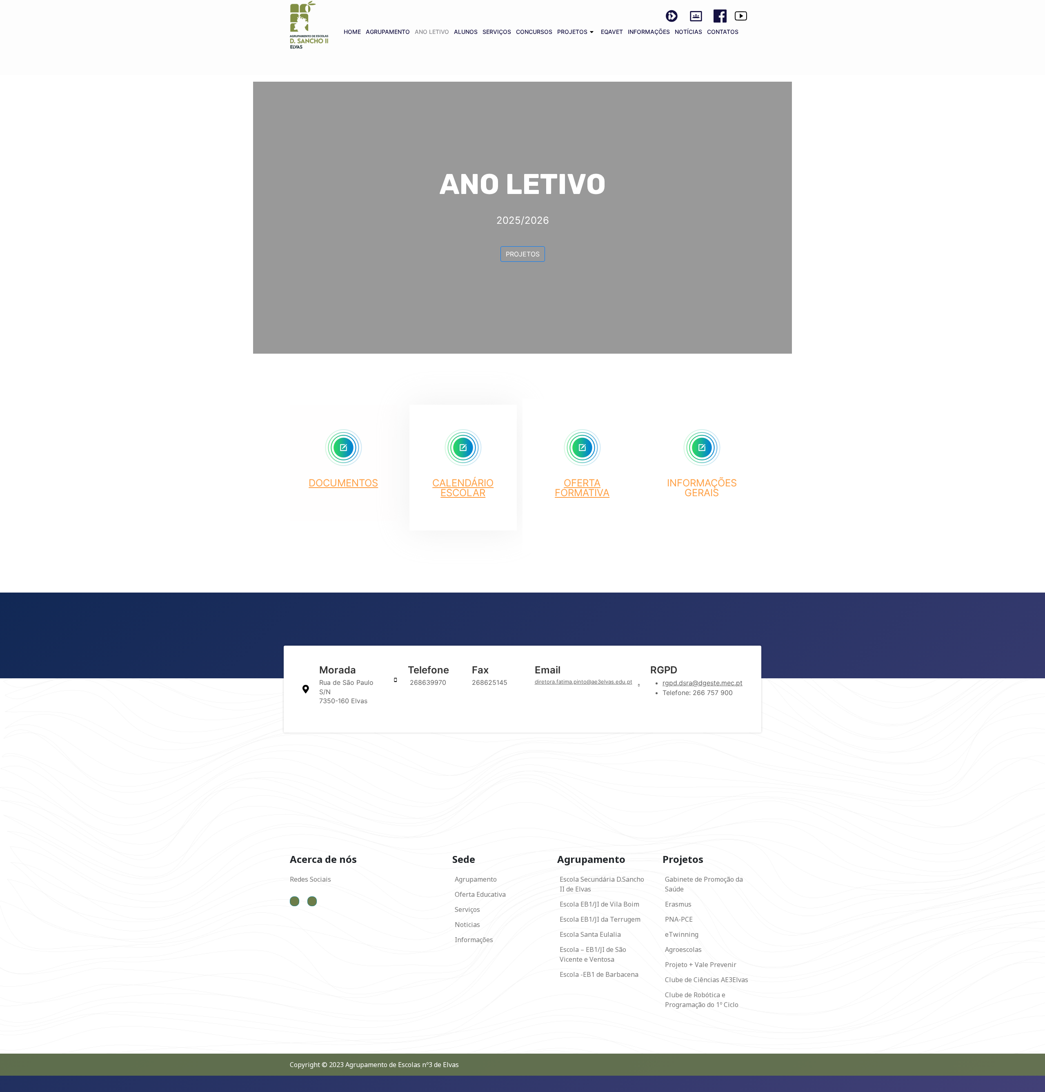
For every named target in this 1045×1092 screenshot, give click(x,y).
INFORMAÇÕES (649, 31)
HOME (352, 31)
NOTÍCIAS (688, 31)
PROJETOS (572, 31)
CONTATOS (722, 31)
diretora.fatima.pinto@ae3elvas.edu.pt (583, 681)
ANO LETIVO (432, 31)
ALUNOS (466, 31)
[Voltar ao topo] (1030, 1076)
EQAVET (612, 31)
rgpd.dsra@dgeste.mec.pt (703, 683)
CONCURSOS (534, 31)
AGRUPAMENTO (388, 31)
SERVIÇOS (496, 31)
